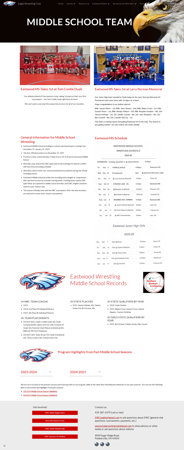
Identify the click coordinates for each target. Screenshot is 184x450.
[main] (80, 21)
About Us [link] (82, 3)
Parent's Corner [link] (146, 3)
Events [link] (70, 3)
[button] (181, 4)
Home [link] (60, 3)
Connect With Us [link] (166, 3)
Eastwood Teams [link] (99, 3)
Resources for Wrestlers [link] (123, 3)
